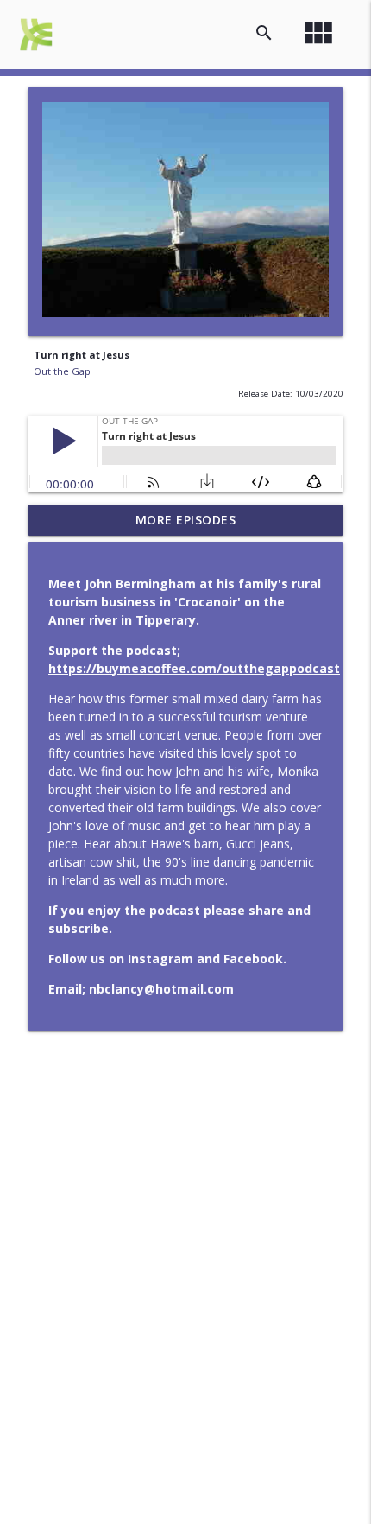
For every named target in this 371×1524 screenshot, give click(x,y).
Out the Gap (62, 371)
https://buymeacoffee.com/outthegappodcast (194, 668)
